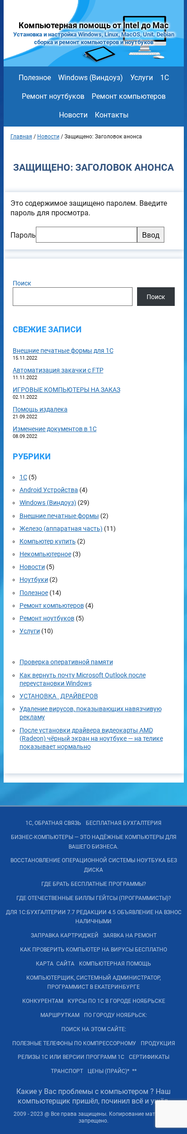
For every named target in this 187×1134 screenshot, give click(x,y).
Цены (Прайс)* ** (112, 1071)
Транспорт (67, 1071)
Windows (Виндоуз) (90, 77)
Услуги (141, 77)
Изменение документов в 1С (55, 428)
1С (164, 77)
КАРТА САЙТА (55, 964)
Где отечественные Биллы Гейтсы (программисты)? (93, 898)
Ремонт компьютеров (129, 96)
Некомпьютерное (45, 554)
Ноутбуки (34, 579)
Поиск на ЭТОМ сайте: (93, 1029)
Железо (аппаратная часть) (61, 528)
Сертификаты (149, 1057)
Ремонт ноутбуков (53, 96)
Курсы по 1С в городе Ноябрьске (116, 1001)
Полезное (35, 77)
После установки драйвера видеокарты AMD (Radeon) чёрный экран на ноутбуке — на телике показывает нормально (91, 738)
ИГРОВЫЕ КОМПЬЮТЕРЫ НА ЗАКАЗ (66, 389)
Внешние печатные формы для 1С (63, 350)
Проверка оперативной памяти (66, 662)
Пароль (23, 235)
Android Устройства (49, 489)
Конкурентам (42, 1001)
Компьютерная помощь (115, 964)
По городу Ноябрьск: (115, 1015)
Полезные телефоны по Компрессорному (74, 1043)
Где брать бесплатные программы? (93, 884)
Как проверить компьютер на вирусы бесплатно (93, 949)
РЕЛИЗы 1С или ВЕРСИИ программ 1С (71, 1057)
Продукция (158, 1043)
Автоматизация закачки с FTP (58, 370)
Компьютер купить (48, 541)
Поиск (22, 283)
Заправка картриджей (64, 935)
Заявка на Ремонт (130, 935)
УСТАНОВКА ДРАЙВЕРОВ (59, 696)
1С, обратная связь (53, 823)
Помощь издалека (40, 409)
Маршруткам (59, 1015)
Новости (73, 115)
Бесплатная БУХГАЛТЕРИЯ (124, 823)
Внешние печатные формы (59, 515)
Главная (21, 136)
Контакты (111, 115)
